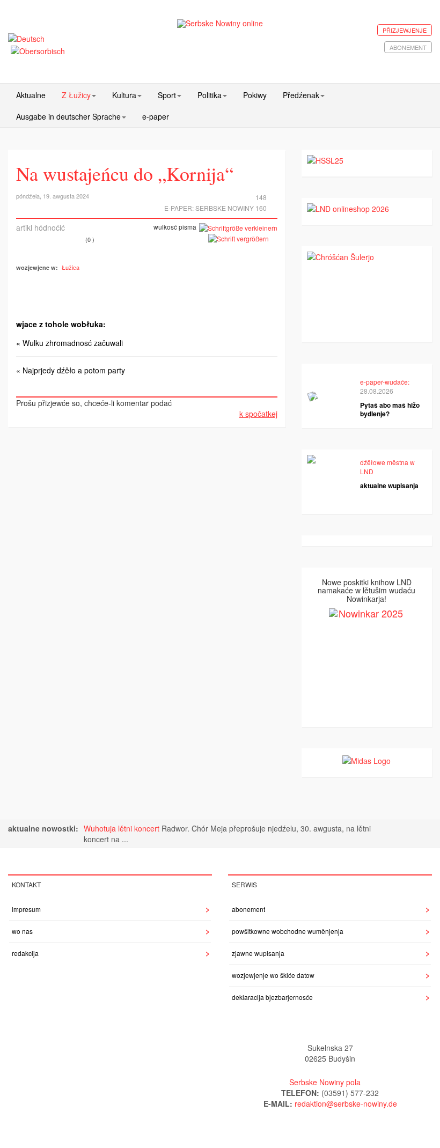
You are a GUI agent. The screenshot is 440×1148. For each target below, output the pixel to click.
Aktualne (31, 95)
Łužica (70, 267)
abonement (408, 47)
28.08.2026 (376, 390)
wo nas (22, 931)
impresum (26, 909)
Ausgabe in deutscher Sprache (68, 116)
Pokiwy (255, 95)
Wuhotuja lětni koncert (123, 828)
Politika (209, 95)
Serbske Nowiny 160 (231, 207)
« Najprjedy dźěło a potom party (70, 370)
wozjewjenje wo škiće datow (273, 975)
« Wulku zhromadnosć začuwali (69, 342)
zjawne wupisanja (258, 953)
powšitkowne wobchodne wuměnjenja (287, 931)
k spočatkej (258, 413)
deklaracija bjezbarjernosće (272, 997)
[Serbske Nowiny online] (220, 23)
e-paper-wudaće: (384, 381)
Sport (167, 95)
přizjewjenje (405, 30)
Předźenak (301, 95)
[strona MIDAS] (366, 759)
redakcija (25, 953)
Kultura (124, 95)
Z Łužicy (76, 95)
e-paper (155, 116)
